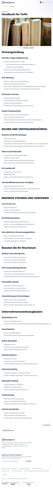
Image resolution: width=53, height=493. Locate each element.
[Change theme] (46, 2)
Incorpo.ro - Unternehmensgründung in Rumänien (12, 478)
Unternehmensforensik (17, 470)
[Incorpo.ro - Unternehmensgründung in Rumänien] (8, 2)
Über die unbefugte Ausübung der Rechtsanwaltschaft (36, 470)
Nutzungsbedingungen (24, 468)
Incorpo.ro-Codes (6, 470)
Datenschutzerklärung (37, 468)
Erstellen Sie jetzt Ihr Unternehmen (9, 468)
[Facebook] (5, 474)
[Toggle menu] (51, 2)
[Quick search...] (48, 2)
